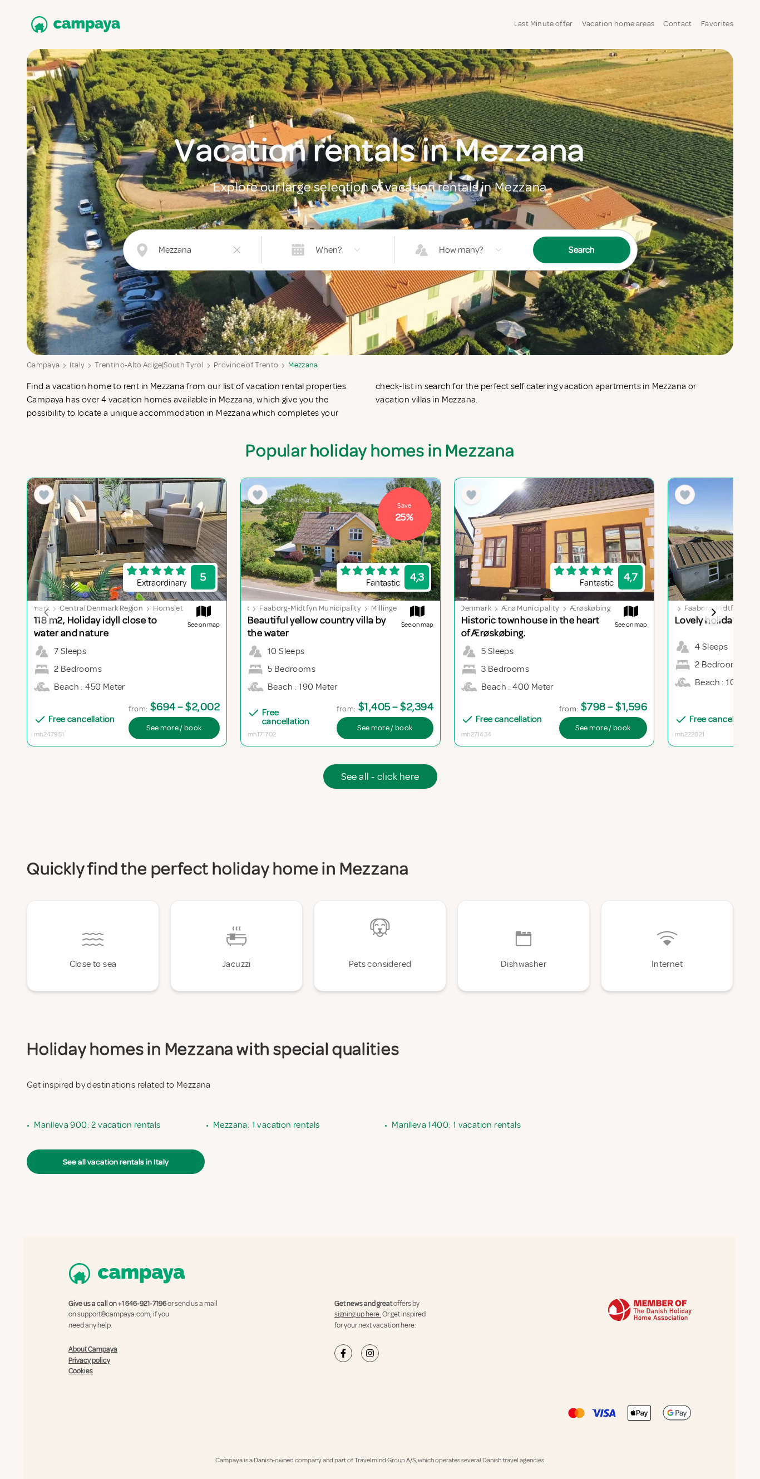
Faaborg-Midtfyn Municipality (310, 608)
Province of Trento (246, 365)
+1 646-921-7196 (142, 1303)
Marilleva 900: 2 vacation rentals (97, 1125)
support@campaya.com (113, 1314)
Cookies (80, 1371)
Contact (677, 23)
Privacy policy (89, 1360)
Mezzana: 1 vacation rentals (266, 1125)
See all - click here (380, 776)
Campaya (43, 365)
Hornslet (168, 608)
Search (582, 249)
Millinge (384, 608)
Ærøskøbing (590, 608)
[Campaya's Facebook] (343, 1353)
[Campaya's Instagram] (370, 1353)
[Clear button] (237, 250)
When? (328, 249)
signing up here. (357, 1314)
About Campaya (92, 1349)
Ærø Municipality (530, 608)
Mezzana (303, 365)
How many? (461, 249)
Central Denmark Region (101, 608)
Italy (77, 365)
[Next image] (713, 612)
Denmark (34, 608)
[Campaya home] (73, 24)
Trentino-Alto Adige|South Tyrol (149, 365)
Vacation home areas (618, 23)
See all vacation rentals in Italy (116, 1161)
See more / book (173, 728)
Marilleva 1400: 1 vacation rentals (456, 1125)
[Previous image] (47, 612)
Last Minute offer (543, 23)
